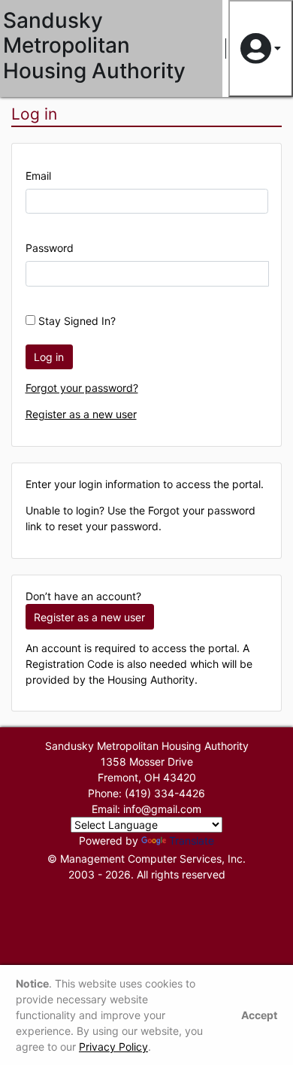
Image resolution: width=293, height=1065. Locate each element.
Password (50, 247)
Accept (259, 1015)
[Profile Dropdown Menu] (260, 48)
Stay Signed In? (75, 320)
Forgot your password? (82, 387)
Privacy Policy (113, 1046)
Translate (191, 840)
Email (38, 175)
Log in (49, 356)
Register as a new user (81, 414)
